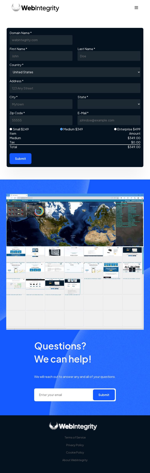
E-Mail (83, 113)
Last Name (86, 49)
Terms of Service (75, 437)
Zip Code (17, 113)
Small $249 (20, 129)
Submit (20, 158)
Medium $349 (73, 129)
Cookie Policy (75, 452)
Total (13, 147)
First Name (18, 49)
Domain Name (21, 33)
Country (16, 65)
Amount (134, 133)
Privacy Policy (75, 445)
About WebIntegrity (75, 460)
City (14, 97)
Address (16, 81)
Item (13, 133)
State (83, 97)
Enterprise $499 (128, 129)
